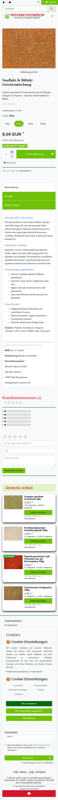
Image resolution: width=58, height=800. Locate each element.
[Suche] (52, 9)
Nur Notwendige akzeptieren (29, 711)
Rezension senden (14, 470)
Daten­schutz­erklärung (18, 671)
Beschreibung (11, 187)
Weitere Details (12, 205)
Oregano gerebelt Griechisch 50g (33, 497)
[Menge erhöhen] (12, 152)
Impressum (12, 625)
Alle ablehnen (29, 718)
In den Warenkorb (35, 154)
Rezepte (9, 196)
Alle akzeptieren (29, 703)
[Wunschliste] (38, 2)
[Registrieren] (10, 2)
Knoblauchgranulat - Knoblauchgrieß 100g (35, 529)
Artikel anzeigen (38, 512)
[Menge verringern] (12, 156)
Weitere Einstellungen (29, 724)
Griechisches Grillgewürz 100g (38, 588)
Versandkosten (25, 171)
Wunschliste (10, 163)
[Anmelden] (4, 2)
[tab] (29, 187)
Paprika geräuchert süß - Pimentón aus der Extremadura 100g (37, 559)
